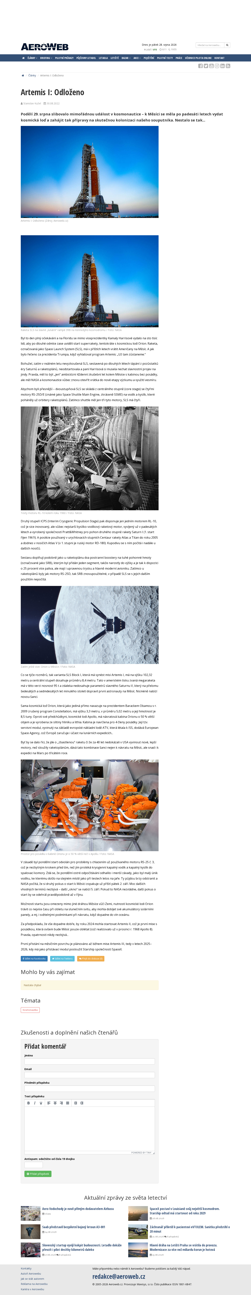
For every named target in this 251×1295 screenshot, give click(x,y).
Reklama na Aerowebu (34, 1284)
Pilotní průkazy (64, 58)
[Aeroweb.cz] (45, 47)
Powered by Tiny (141, 1152)
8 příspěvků (65, 1255)
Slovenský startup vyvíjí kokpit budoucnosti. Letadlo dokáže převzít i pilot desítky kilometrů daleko (82, 1247)
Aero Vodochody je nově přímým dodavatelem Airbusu (78, 1208)
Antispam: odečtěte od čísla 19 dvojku (49, 1159)
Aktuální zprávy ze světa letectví (125, 1197)
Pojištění (149, 58)
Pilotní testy (165, 58)
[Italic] (35, 1103)
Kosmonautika (30, 1010)
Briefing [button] (45, 58)
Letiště (115, 58)
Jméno (28, 1055)
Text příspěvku (34, 1096)
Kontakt (219, 58)
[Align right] (61, 1103)
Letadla (103, 58)
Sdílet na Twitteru (63, 958)
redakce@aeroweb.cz (118, 1276)
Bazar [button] (125, 58)
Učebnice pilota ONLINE (198, 58)
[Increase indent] (82, 1103)
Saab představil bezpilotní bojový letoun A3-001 (73, 1227)
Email (28, 1069)
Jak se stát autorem (32, 1278)
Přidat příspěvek (39, 1174)
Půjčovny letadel (86, 58)
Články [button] (32, 58)
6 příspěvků (172, 1236)
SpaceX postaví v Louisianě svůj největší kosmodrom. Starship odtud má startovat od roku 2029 (185, 1210)
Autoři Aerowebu (31, 1273)
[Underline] (41, 1103)
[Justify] (67, 1103)
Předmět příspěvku (36, 1082)
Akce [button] (136, 58)
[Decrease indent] (75, 1103)
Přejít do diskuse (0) (91, 958)
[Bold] (28, 1103)
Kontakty (26, 1268)
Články (32, 75)
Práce (179, 58)
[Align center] (55, 1103)
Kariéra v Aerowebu (32, 1289)
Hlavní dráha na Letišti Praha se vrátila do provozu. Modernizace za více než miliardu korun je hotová (183, 1247)
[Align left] (49, 1103)
